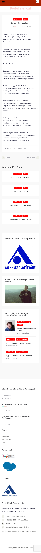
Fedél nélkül (20, 8)
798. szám (18, 202)
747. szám (18, 188)
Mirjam (20, 325)
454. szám (17, 19)
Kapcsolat (5, 436)
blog (28, 322)
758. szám (18, 174)
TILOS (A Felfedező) (20, 191)
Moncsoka (18, 27)
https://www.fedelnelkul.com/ (25, 532)
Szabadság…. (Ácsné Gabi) (20, 205)
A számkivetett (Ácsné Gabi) (21, 219)
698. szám (10, 339)
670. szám (21, 322)
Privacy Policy (6, 439)
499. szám (18, 216)
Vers (25, 19)
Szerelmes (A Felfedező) (20, 177)
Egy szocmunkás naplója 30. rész (19, 356)
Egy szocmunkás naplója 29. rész (19, 343)
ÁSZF (3, 443)
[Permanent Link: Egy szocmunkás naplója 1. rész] (10, 325)
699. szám (10, 352)
